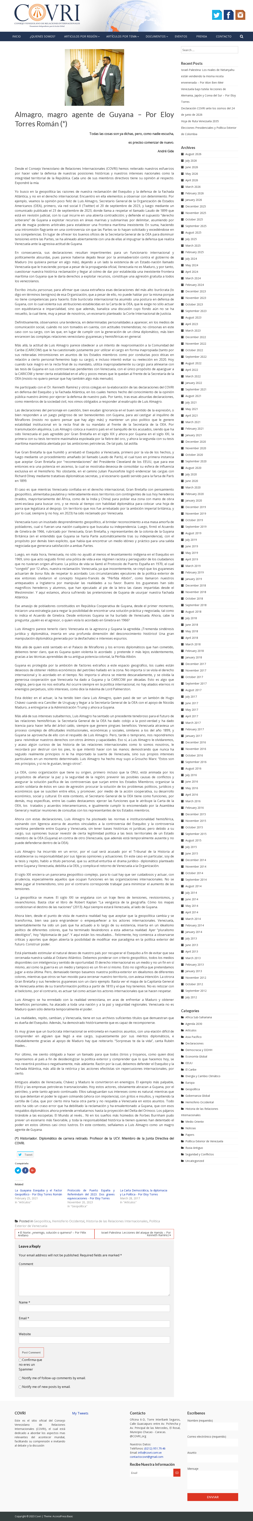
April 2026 (191, 180)
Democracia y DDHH (198, 1050)
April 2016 (191, 794)
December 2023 (195, 291)
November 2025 (195, 213)
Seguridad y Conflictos (199, 1154)
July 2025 (191, 239)
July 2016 (191, 775)
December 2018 (195, 585)
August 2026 (193, 154)
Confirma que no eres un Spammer (30, 1364)
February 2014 (194, 925)
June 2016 (191, 781)
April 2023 (191, 324)
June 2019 (191, 546)
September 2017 (196, 683)
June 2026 (191, 167)
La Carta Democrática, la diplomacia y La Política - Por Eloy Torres (143, 1192)
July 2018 (191, 618)
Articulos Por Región (80, 36)
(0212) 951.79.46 (154, 1448)
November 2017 (195, 670)
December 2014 (195, 860)
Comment (26, 1264)
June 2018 (191, 625)
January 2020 (193, 500)
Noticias (190, 1128)
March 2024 (193, 278)
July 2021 (191, 402)
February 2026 (194, 193)
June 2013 (191, 945)
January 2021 (193, 435)
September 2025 (196, 226)
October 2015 (194, 827)
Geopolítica (42, 1221)
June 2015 (191, 853)
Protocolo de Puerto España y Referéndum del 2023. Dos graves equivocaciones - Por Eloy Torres (91, 1194)
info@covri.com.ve (150, 1452)
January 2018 (193, 657)
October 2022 (194, 350)
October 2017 (194, 677)
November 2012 (195, 977)
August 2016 (193, 768)
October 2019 (194, 520)
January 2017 (193, 736)
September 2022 (196, 357)
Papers (189, 1135)
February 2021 (194, 428)
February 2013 (194, 964)
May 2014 (191, 906)
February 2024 (194, 285)
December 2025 (195, 206)
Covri (38, 1516)
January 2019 (193, 579)
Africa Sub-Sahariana (198, 1017)
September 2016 (196, 762)
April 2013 (191, 951)
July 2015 (191, 847)
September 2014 (196, 879)
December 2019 (195, 507)
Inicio (16, 36)
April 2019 (191, 559)
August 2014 (193, 886)
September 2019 (196, 526)
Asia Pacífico (193, 1037)
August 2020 (193, 468)
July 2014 (191, 892)
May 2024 (191, 265)
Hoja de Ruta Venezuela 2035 (200, 121)
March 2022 (193, 376)
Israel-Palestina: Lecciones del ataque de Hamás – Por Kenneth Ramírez (136, 1234)
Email (24, 1318)
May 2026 (191, 173)
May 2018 (191, 631)
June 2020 (191, 481)
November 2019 (195, 513)
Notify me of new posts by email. (46, 1387)
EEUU (189, 1063)
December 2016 (195, 742)
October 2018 (194, 598)
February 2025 (194, 252)
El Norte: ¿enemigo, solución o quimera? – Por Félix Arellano (52, 1234)
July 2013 (191, 938)
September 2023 (196, 311)
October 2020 (194, 455)
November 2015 (195, 821)
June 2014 (191, 899)
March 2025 (193, 245)
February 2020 (194, 494)
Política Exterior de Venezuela (204, 1141)
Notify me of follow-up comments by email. (54, 1378)
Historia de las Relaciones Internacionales (117, 1221)
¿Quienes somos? (42, 36)
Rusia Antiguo (194, 1148)
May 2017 (191, 709)
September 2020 (196, 461)
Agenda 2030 (193, 1024)
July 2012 (191, 997)
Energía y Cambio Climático (202, 1076)
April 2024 (191, 272)
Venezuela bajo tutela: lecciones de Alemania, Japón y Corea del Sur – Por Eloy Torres (208, 95)
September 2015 (196, 834)
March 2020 (193, 487)
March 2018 (193, 644)
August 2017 (193, 690)
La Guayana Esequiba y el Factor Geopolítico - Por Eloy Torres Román (38, 1192)
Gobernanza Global (197, 1096)
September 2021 (196, 389)
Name (24, 1302)
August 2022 (193, 363)
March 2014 (193, 919)
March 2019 (193, 566)
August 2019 (193, 533)
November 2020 (195, 448)
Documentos (156, 36)
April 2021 (191, 415)
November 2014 (195, 866)
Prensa (201, 36)
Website (25, 1334)
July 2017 (191, 696)
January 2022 (193, 383)
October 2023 (194, 304)
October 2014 (194, 873)
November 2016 (195, 749)
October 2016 (194, 755)
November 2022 (195, 343)
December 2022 (195, 337)
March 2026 (193, 187)
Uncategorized (194, 1161)
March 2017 (193, 723)
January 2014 (193, 932)
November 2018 (195, 592)
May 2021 (191, 409)
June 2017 (191, 703)
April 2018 (191, 638)
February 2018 (194, 651)
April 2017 (191, 716)
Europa (189, 1082)
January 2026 (193, 200)
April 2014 (191, 912)
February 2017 (194, 729)
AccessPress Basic (63, 1516)
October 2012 (194, 984)
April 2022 (191, 370)
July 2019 (191, 540)
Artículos (190, 1030)
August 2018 (193, 611)
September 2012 (196, 991)
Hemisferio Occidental (68, 1221)
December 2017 (195, 664)
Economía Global (196, 1056)
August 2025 (193, 232)
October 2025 (194, 219)
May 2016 (191, 788)
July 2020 (191, 474)
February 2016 (194, 808)
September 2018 (196, 605)
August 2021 (193, 396)
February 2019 (194, 572)
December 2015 (195, 814)
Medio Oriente (194, 1121)
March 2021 (193, 422)
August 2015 (193, 840)
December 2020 (195, 441)
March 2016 (193, 801)
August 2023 (193, 317)
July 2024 (191, 258)
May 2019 (191, 553)
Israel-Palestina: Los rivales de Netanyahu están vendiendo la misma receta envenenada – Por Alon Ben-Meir (207, 76)
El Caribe (190, 1069)
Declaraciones (194, 1043)
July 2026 (191, 160)
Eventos (181, 36)
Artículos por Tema (121, 36)
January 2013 (193, 971)
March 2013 (193, 958)
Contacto (223, 36)
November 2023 (195, 298)
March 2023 (193, 330)
